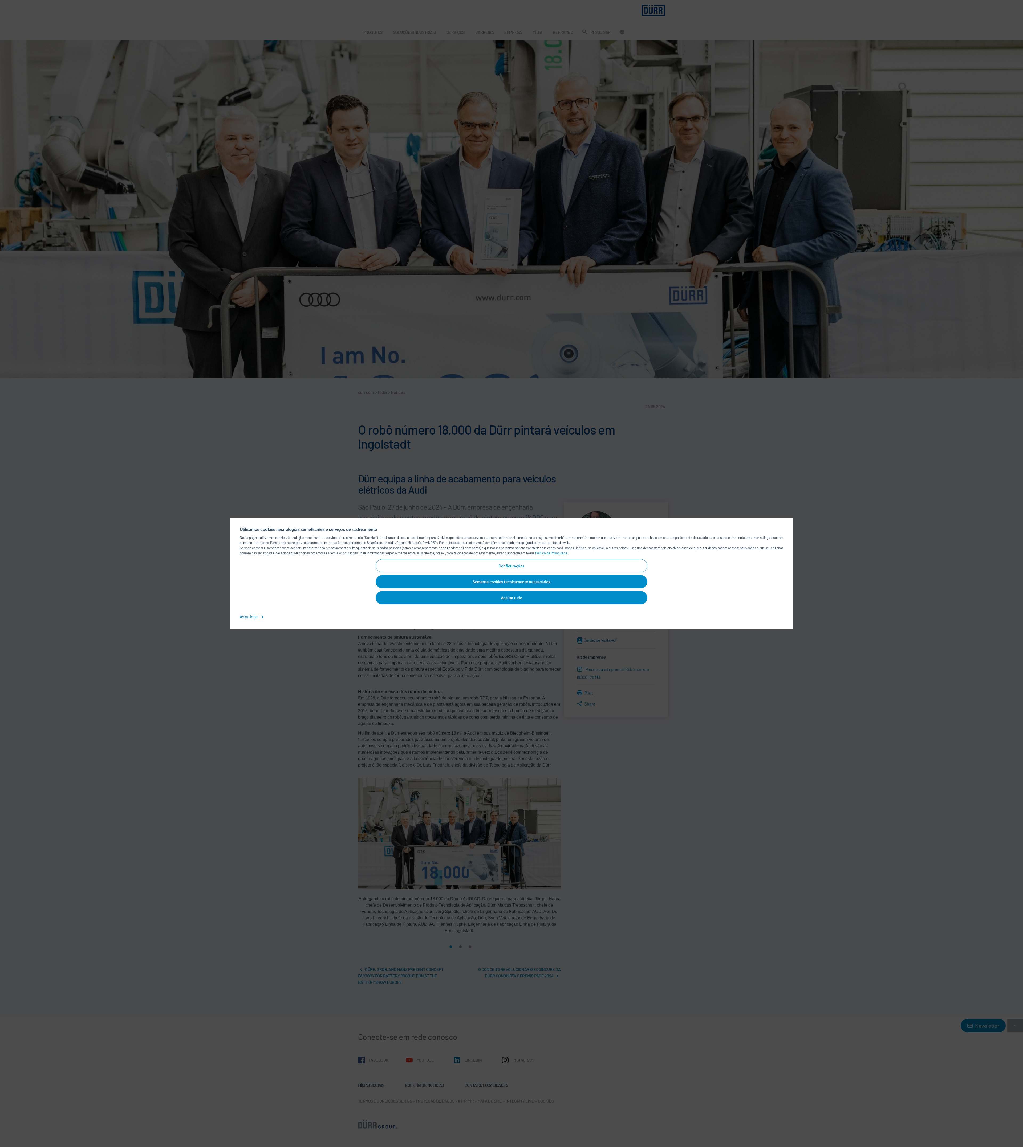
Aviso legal (249, 616)
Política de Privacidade (551, 553)
